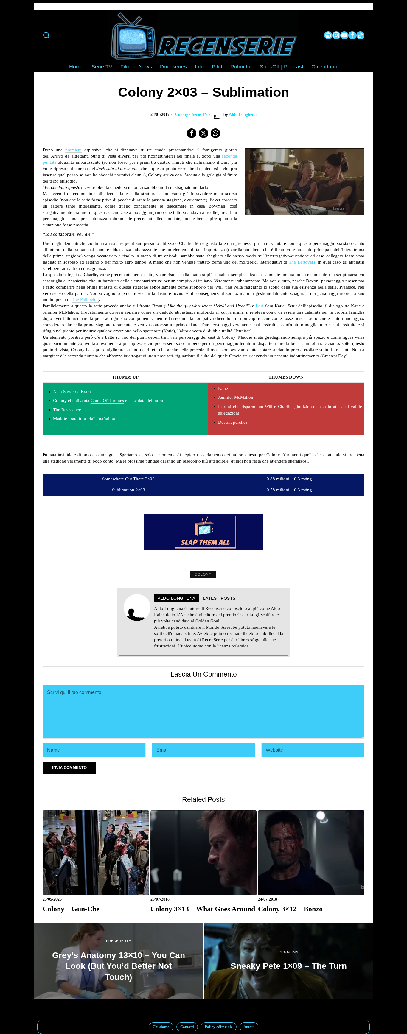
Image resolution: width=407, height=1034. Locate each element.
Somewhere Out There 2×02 (128, 478)
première (73, 149)
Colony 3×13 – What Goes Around (202, 909)
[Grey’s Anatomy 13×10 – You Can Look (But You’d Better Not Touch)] (118, 961)
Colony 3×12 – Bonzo (290, 909)
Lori (259, 305)
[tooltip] (328, 35)
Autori (248, 1026)
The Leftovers (302, 262)
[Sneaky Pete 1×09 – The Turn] (288, 961)
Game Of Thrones (107, 400)
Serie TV (200, 114)
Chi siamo (161, 1026)
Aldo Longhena (243, 114)
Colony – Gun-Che (71, 909)
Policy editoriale (219, 1026)
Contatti (187, 1026)
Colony (181, 114)
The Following (85, 299)
